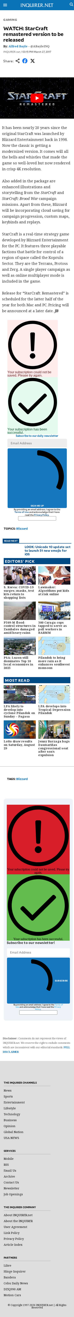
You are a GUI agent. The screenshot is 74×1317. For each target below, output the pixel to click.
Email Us (10, 1170)
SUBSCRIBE (61, 980)
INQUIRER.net (11, 51)
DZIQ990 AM (12, 1289)
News (8, 1090)
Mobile (9, 1159)
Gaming (10, 20)
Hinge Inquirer (15, 1271)
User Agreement (15, 1227)
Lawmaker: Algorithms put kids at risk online (53, 590)
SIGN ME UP (37, 506)
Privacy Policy (41, 514)
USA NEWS (11, 1138)
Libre (7, 1265)
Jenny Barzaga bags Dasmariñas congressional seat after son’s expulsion (54, 748)
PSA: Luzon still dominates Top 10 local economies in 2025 (18, 663)
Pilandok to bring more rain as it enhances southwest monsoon (54, 663)
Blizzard (22, 528)
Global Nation (13, 1132)
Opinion (9, 1126)
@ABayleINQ (40, 46)
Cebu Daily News (16, 1283)
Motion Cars (12, 1295)
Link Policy (12, 1233)
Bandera (10, 1277)
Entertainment (14, 1102)
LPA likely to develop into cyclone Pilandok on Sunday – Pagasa (19, 711)
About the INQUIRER (18, 1221)
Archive (9, 1176)
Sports (8, 1096)
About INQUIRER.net (18, 1215)
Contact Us (11, 1182)
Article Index (13, 1245)
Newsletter (11, 1188)
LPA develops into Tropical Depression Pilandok (54, 709)
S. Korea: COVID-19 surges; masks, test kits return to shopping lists (19, 592)
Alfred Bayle (18, 46)
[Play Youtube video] (37, 98)
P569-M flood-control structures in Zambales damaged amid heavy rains (20, 628)
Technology (12, 1114)
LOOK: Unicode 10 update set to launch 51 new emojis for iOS (48, 550)
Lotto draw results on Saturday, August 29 (19, 744)
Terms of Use (21, 512)
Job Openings (13, 1194)
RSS (6, 1165)
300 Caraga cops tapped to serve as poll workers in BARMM (52, 628)
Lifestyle (10, 1108)
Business (10, 1120)
